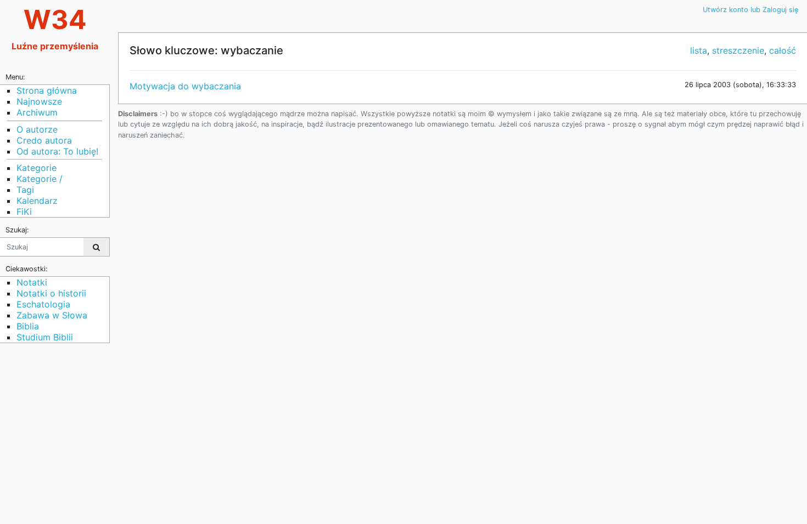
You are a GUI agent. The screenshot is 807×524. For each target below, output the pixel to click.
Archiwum (37, 112)
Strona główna (46, 90)
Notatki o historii (51, 293)
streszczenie (738, 50)
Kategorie (36, 167)
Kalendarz (37, 200)
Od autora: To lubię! (57, 151)
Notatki (31, 282)
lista (698, 50)
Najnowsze (39, 101)
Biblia (27, 326)
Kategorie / (39, 178)
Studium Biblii (44, 337)
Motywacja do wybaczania (185, 86)
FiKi (24, 211)
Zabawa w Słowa (51, 315)
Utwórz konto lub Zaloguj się (750, 9)
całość (782, 50)
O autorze (37, 129)
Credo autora (44, 140)
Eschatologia (43, 304)
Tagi (25, 189)
